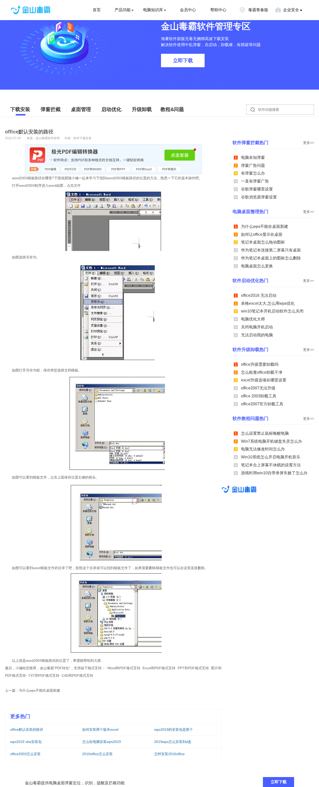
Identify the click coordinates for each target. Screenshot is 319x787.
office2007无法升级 (258, 388)
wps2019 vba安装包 (26, 742)
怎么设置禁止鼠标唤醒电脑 (265, 433)
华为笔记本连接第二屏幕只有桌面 (271, 250)
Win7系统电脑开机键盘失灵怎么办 (271, 441)
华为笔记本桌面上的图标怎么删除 (271, 258)
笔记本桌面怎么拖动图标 (263, 242)
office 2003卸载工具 (258, 396)
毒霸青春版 (257, 10)
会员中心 (188, 10)
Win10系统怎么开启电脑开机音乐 (270, 457)
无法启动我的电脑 (257, 335)
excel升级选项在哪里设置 (263, 380)
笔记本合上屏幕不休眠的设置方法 (271, 465)
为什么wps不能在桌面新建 (39, 690)
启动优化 (111, 109)
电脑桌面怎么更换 (257, 266)
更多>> (308, 143)
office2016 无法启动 (258, 295)
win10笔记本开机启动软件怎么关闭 (272, 311)
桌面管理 (81, 109)
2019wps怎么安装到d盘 (172, 742)
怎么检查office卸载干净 (261, 372)
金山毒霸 (239, 489)
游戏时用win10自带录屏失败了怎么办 (274, 473)
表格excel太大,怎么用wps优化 (268, 303)
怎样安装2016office (169, 754)
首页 (97, 10)
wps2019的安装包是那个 (173, 729)
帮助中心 (218, 10)
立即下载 (183, 60)
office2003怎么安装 (25, 754)
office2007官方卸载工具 (262, 404)
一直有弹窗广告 (255, 181)
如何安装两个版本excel (100, 729)
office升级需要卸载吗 (259, 364)
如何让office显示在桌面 (261, 234)
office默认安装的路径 (26, 729)
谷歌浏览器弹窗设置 (259, 197)
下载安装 (20, 109)
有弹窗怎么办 (253, 173)
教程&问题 (172, 109)
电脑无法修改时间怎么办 (263, 449)
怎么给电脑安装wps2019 (101, 742)
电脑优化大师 (253, 319)
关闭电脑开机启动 (257, 327)
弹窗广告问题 (253, 165)
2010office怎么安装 (97, 754)
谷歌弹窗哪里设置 (257, 189)
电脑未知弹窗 (253, 157)
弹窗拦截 (51, 109)
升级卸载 (142, 109)
